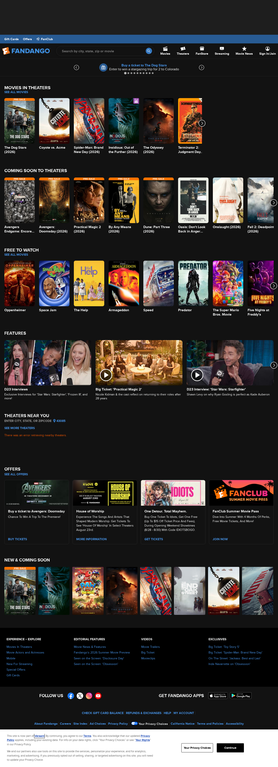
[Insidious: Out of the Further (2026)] (54, 591)
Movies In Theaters (19, 647)
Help (167, 713)
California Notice (183, 723)
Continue (230, 748)
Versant (39, 736)
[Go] (149, 51)
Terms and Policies (210, 723)
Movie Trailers (150, 647)
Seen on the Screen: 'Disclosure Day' (99, 658)
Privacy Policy (118, 723)
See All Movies (16, 92)
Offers (27, 39)
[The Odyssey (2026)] (122, 591)
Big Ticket (147, 652)
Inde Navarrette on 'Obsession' (229, 664)
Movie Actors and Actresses (25, 652)
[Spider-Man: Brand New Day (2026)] (156, 591)
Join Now (220, 539)
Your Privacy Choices (153, 724)
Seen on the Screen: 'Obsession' (96, 664)
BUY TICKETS (17, 539)
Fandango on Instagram (89, 696)
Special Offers (16, 669)
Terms (87, 736)
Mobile (11, 658)
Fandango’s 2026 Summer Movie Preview (102, 652)
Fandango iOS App (218, 695)
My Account (184, 713)
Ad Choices (98, 723)
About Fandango (46, 723)
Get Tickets (153, 539)
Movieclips (148, 658)
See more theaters (19, 428)
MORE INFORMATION (91, 539)
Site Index (80, 723)
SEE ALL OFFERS (16, 474)
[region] (139, 748)
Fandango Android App (241, 695)
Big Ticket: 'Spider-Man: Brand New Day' (235, 652)
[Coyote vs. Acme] (224, 591)
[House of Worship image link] (105, 492)
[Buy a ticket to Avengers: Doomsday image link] (37, 492)
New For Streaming (19, 664)
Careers (65, 723)
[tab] (125, 73)
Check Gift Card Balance (103, 713)
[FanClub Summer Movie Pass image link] (241, 492)
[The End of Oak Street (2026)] (190, 591)
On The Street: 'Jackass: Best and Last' (234, 658)
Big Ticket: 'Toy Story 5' (224, 647)
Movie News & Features (90, 647)
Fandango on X (80, 696)
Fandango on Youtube (98, 696)
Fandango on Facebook (71, 696)
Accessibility (235, 723)
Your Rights (143, 740)
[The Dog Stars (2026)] (20, 591)
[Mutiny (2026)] (258, 591)
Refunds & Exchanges (143, 713)
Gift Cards (11, 39)
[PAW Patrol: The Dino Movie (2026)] (88, 591)
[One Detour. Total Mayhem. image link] (173, 492)
